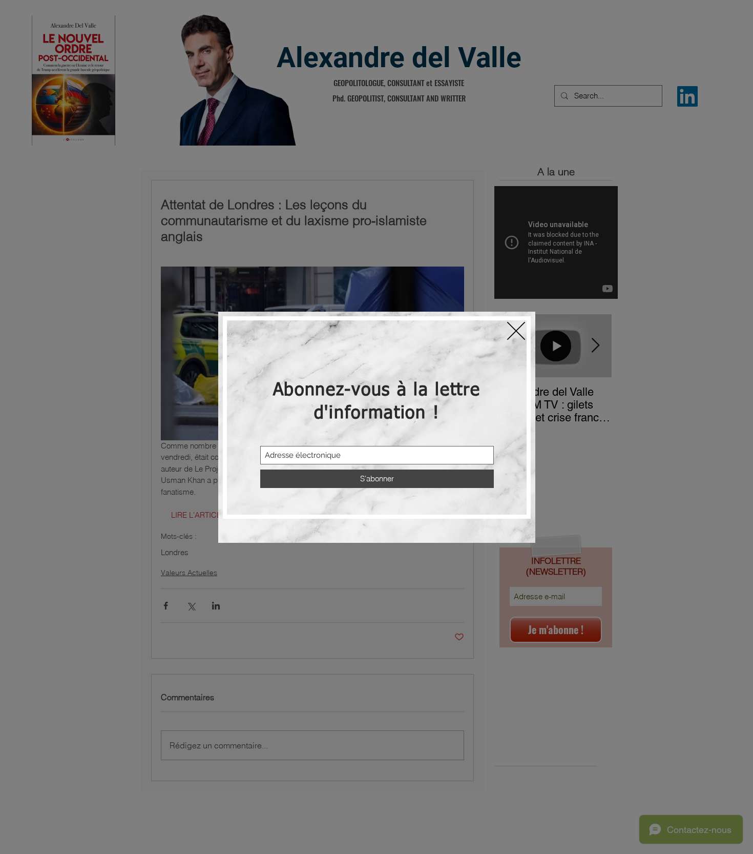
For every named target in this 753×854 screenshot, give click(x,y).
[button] (516, 331)
